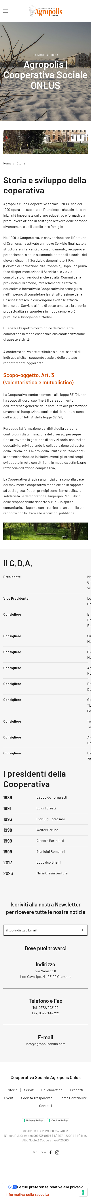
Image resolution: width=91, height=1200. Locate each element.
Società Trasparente (37, 1098)
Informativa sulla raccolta (27, 1194)
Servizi (29, 1090)
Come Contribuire (73, 1098)
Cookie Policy (59, 1120)
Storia (12, 1090)
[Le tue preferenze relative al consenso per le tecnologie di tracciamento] (83, 1192)
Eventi (9, 1098)
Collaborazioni (52, 1090)
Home (7, 163)
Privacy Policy (34, 1120)
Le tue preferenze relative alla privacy (50, 1187)
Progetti (76, 1090)
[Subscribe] (81, 930)
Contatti (45, 1105)
